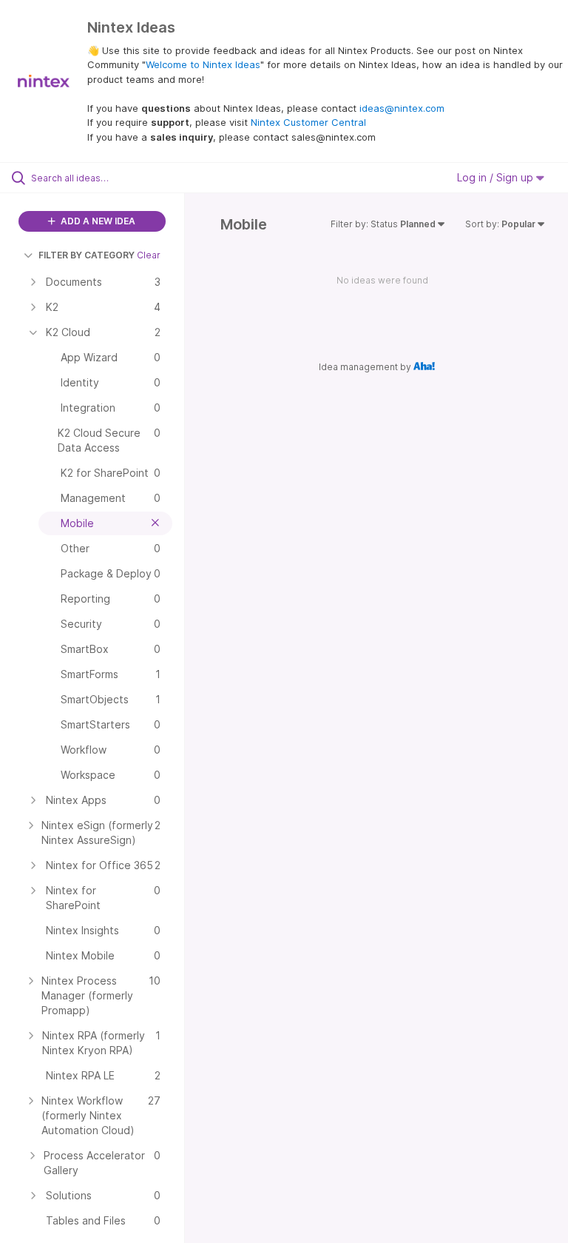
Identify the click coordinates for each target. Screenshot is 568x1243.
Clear (148, 255)
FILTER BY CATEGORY (86, 255)
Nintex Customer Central (308, 122)
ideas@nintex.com (401, 108)
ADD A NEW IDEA (96, 221)
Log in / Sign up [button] (496, 177)
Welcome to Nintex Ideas (203, 64)
